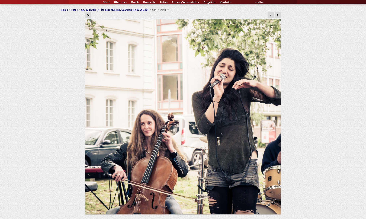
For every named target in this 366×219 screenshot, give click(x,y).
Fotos (164, 2)
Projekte (209, 2)
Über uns (120, 2)
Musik (135, 2)
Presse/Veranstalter (185, 2)
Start (106, 2)
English (259, 2)
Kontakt (225, 2)
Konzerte (149, 2)
